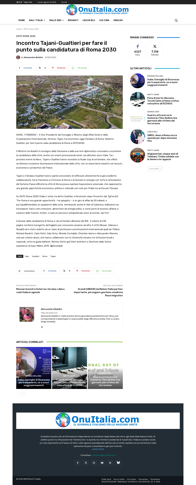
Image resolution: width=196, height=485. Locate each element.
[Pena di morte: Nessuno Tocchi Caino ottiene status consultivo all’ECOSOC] (69, 368)
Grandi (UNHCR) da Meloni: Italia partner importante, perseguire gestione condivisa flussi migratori (98, 292)
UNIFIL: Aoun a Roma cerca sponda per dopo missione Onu (162, 138)
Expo (27, 256)
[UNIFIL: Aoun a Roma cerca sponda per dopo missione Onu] (137, 136)
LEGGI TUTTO (98, 449)
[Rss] (110, 463)
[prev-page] (18, 394)
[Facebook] (78, 463)
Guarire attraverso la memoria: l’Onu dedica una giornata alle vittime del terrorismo (105, 381)
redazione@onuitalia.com (104, 455)
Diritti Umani (69, 376)
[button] (176, 20)
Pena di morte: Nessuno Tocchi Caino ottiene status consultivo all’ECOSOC (69, 382)
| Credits (37, 479)
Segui (155, 45)
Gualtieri (35, 256)
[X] (42, 326)
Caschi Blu (152, 132)
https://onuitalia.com (49, 313)
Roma (44, 256)
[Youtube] (102, 463)
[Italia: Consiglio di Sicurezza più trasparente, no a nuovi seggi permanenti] (33, 368)
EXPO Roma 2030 (31, 29)
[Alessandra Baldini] (18, 57)
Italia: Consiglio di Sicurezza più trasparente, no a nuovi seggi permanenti (34, 382)
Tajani (53, 256)
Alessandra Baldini (33, 57)
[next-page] (23, 394)
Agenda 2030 (105, 373)
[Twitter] (86, 463)
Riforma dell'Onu (33, 376)
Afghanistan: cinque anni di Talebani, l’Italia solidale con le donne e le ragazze (163, 156)
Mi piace (137, 45)
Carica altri (154, 168)
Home (19, 29)
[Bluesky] (118, 463)
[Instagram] (94, 463)
